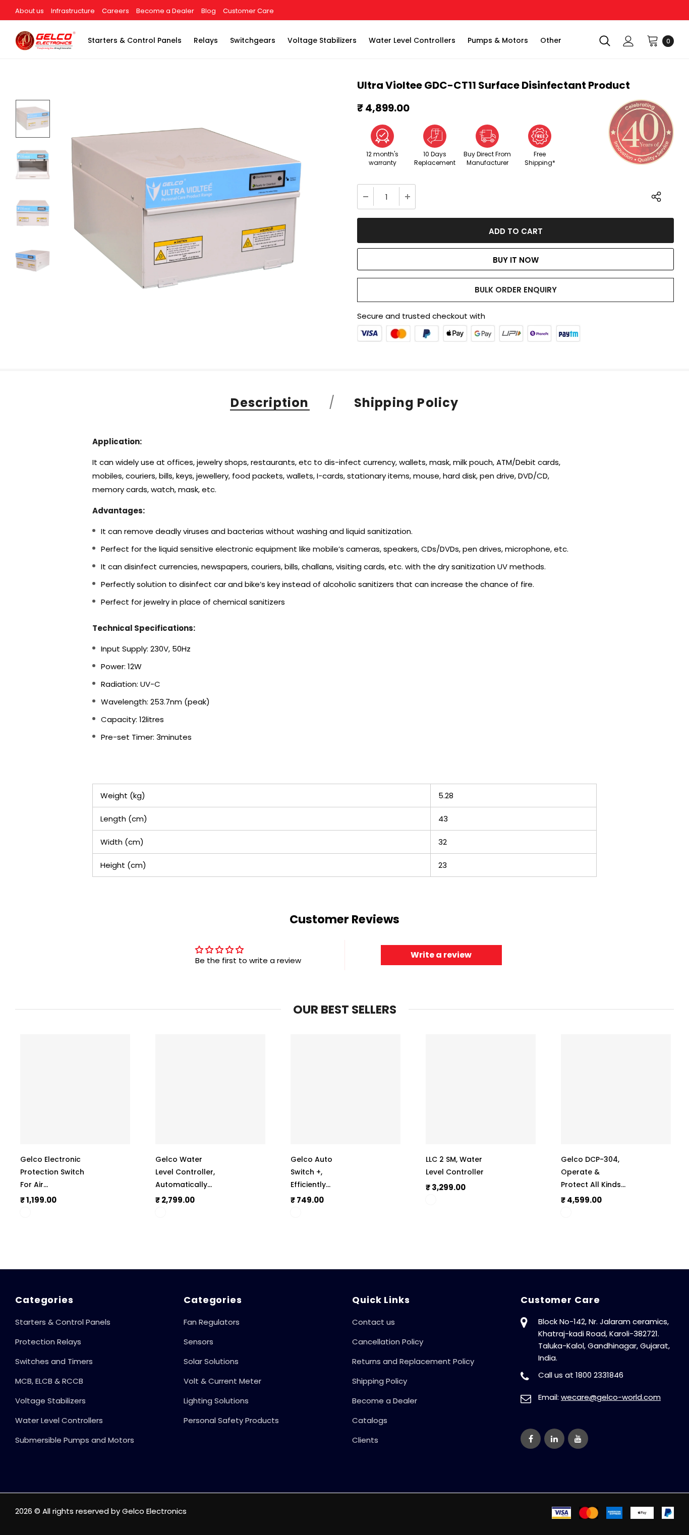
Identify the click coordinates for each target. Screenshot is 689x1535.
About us (29, 11)
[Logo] (45, 40)
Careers (115, 11)
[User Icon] (628, 41)
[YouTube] (578, 1439)
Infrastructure (73, 11)
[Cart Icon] (653, 40)
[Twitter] (554, 1439)
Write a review (441, 955)
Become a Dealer (165, 11)
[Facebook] (531, 1439)
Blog (208, 11)
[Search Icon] (604, 40)
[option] (184, 212)
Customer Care (248, 11)
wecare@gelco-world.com (611, 1397)
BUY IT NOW (516, 260)
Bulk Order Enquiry (516, 289)
